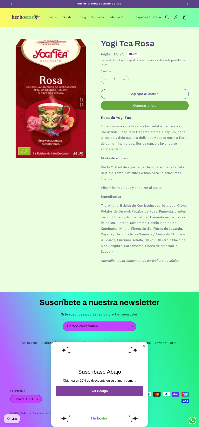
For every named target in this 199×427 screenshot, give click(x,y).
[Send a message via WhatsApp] (192, 420)
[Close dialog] (143, 346)
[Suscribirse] (131, 326)
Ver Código (99, 391)
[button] (68, 17)
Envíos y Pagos (165, 343)
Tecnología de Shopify (46, 413)
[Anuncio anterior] (11, 4)
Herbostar (26, 413)
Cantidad (107, 71)
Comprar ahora (144, 105)
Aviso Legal (30, 343)
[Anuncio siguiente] (187, 4)
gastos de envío (139, 60)
